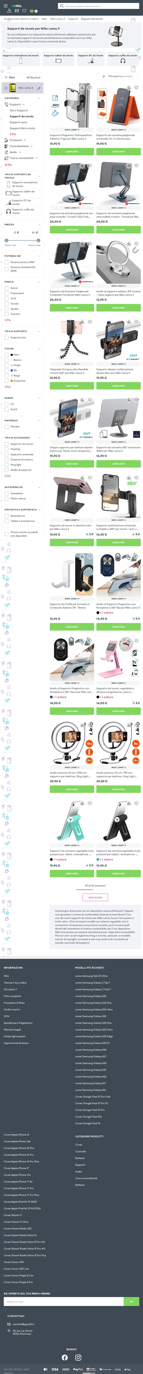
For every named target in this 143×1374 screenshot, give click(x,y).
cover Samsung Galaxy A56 (90, 1049)
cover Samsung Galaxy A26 (90, 1076)
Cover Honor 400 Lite (16, 1268)
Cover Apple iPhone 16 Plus (19, 1148)
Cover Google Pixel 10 (87, 1123)
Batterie (79, 1158)
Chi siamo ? (10, 989)
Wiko (44, 18)
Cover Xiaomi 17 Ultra (16, 1221)
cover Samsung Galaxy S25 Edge (94, 1036)
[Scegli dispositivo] (38, 88)
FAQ (6, 976)
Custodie (80, 1151)
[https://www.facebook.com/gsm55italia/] (65, 1358)
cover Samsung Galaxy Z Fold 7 (93, 989)
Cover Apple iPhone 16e (17, 1141)
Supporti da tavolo (92, 18)
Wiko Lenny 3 (57, 18)
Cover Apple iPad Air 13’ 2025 (20, 1201)
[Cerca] (62, 6)
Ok (131, 1301)
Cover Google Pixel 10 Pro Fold (92, 1096)
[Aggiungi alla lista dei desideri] (90, 88)
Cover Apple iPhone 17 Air (18, 1181)
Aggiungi (72, 151)
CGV (6, 1016)
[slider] (6, 240)
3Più (13, 134)
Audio (78, 1171)
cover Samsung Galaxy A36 (90, 1063)
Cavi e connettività (86, 1178)
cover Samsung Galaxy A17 (90, 1083)
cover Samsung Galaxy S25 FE (92, 1043)
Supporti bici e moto (22, 128)
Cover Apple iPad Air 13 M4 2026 (22, 1208)
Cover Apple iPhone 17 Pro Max (21, 1195)
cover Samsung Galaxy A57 (90, 1056)
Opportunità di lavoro (16, 1043)
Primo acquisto (12, 996)
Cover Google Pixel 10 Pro (90, 1110)
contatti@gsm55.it (23, 1324)
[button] (118, 612)
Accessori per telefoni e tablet (21, 18)
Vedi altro (95, 897)
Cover (78, 1144)
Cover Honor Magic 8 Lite (18, 1275)
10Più (8, 165)
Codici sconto (12, 1009)
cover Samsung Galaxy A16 (90, 1090)
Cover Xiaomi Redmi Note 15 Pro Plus (25, 1255)
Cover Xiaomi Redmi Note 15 (20, 1235)
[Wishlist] (24, 11)
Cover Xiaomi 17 (13, 1215)
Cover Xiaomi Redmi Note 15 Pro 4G (24, 1248)
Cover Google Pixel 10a (88, 1116)
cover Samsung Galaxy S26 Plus (93, 1002)
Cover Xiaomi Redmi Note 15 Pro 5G (24, 1242)
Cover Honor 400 (14, 1262)
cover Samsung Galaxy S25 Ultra (94, 1029)
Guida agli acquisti (14, 1036)
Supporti (73, 18)
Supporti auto (18, 122)
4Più (8, 320)
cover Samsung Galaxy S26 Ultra (94, 1009)
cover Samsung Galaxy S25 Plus (93, 1022)
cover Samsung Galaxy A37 (90, 1069)
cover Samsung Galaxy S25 (90, 1016)
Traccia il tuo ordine (15, 982)
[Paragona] (82, 88)
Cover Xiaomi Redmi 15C (18, 1228)
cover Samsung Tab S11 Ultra (91, 976)
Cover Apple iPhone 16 (16, 1134)
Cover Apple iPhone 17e (17, 1174)
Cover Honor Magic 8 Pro (18, 1282)
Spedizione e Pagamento (18, 1022)
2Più (7, 476)
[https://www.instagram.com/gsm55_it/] (78, 1358)
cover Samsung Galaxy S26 (90, 996)
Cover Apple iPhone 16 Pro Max (21, 1161)
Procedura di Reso (14, 1002)
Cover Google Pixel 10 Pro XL (91, 1103)
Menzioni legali (12, 1029)
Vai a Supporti (19, 110)
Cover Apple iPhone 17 (16, 1168)
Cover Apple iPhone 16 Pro (19, 1154)
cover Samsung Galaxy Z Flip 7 (92, 982)
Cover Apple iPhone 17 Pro (19, 1188)
